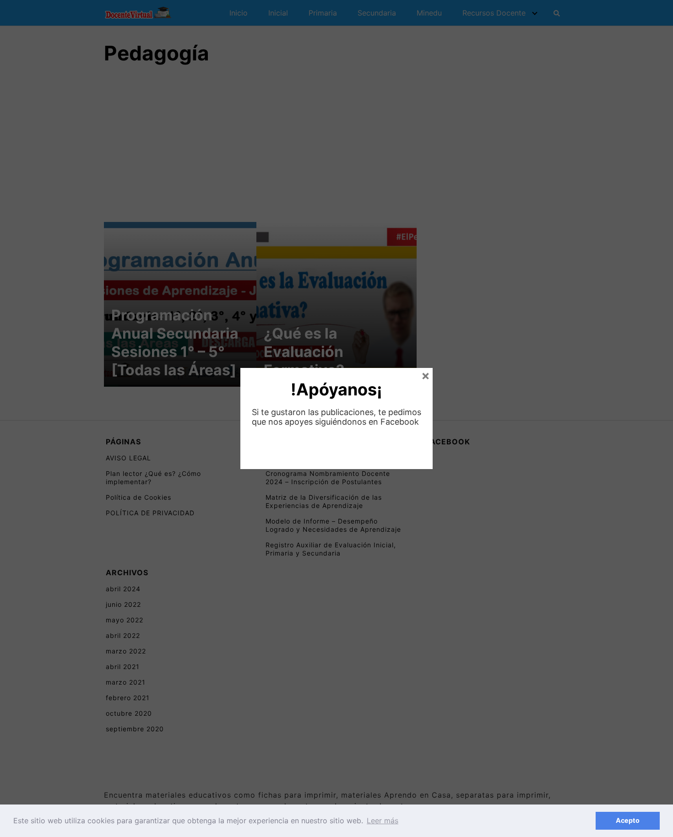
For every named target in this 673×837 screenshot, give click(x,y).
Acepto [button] (628, 820)
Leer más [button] (382, 820)
